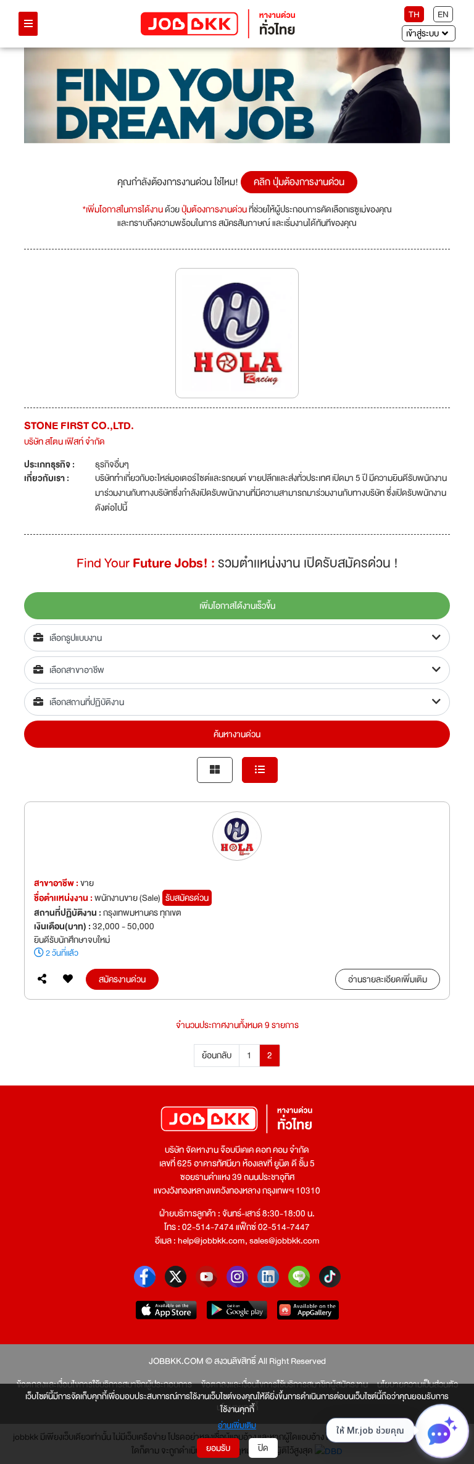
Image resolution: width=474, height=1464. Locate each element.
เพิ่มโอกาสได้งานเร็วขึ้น (237, 605)
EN (443, 14)
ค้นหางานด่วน (237, 734)
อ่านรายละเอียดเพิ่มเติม (387, 979)
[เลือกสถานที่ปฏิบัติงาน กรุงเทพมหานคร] (237, 702)
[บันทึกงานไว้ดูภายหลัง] (68, 979)
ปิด (263, 1448)
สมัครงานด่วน (122, 979)
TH (414, 14)
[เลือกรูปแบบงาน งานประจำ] (237, 637)
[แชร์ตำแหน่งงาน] (42, 979)
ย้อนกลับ (216, 1055)
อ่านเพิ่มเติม (237, 1425)
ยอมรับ (218, 1448)
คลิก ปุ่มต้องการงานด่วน (299, 182)
